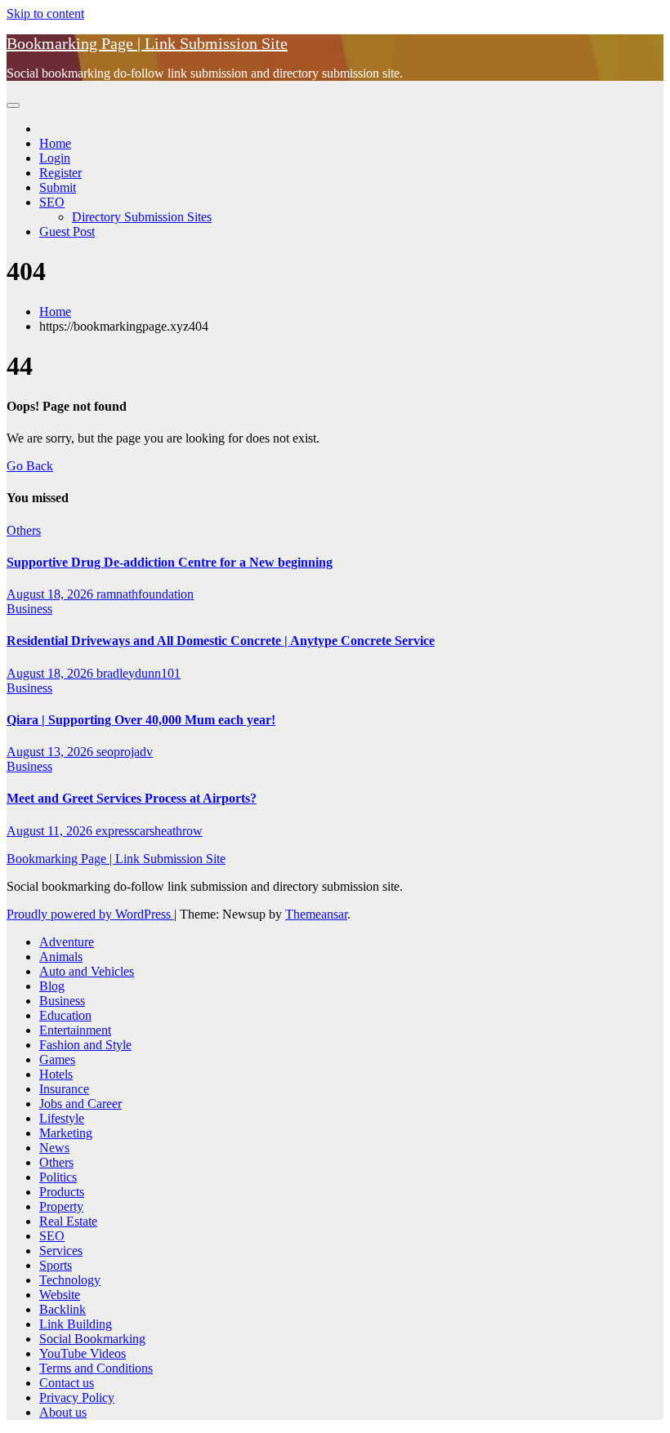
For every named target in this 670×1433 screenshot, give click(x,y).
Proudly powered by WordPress (90, 914)
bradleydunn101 (138, 673)
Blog (52, 986)
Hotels (56, 1074)
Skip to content (45, 13)
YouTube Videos (82, 1353)
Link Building (75, 1324)
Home (55, 143)
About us (63, 1412)
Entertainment (75, 1030)
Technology (69, 1280)
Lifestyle (61, 1118)
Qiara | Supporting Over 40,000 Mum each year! (141, 720)
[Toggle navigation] (13, 105)
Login (54, 158)
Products (61, 1192)
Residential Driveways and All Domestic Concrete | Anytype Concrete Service (221, 641)
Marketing (65, 1133)
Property (61, 1206)
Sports (55, 1265)
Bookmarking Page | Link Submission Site (147, 43)
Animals (61, 956)
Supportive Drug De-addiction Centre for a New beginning (170, 562)
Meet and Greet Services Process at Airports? (132, 798)
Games (57, 1059)
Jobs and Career (80, 1103)
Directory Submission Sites (142, 217)
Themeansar (316, 914)
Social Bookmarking (92, 1339)
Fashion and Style (85, 1045)
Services (61, 1250)
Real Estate (68, 1221)
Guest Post (67, 231)
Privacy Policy (76, 1397)
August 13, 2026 (51, 752)
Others (24, 530)
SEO (52, 202)
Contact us (66, 1383)
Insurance (64, 1089)
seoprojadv (124, 752)
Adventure (66, 942)
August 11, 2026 (51, 831)
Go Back (30, 466)
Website (59, 1295)
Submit (57, 187)
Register (60, 173)
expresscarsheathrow (149, 831)
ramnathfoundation (145, 594)
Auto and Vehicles (86, 971)
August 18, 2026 (51, 594)
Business (29, 609)
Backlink (62, 1309)
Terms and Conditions (96, 1368)
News (54, 1148)
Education (65, 1015)
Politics (58, 1177)
